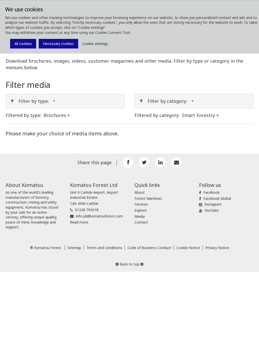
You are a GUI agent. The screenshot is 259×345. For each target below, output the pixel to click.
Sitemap (74, 247)
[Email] (176, 162)
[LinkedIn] (160, 162)
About (140, 192)
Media (140, 216)
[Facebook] (128, 162)
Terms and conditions (104, 247)
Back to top (129, 264)
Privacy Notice (217, 247)
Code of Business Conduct (149, 247)
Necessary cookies (58, 43)
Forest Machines (148, 198)
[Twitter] (144, 162)
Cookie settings (95, 43)
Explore (141, 210)
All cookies (23, 43)
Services (141, 204)
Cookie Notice (188, 247)
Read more (79, 222)
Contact (141, 222)
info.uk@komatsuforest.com (99, 216)
